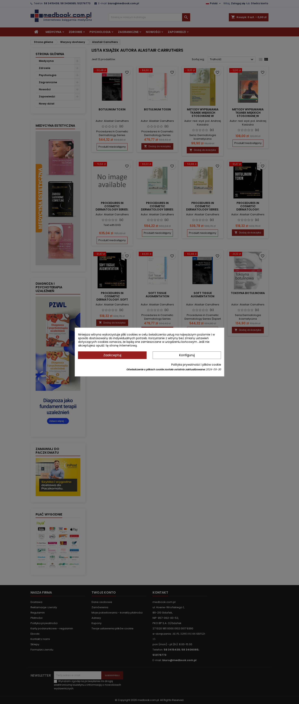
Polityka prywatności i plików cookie (196, 364)
